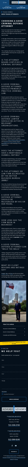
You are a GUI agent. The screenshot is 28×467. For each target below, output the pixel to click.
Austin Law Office (14, 431)
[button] (5, 2)
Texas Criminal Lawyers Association (16, 140)
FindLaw (16, 459)
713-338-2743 (7, 7)
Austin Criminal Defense (9, 332)
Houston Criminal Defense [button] (9, 328)
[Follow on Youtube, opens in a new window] (15, 445)
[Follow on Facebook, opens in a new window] (12, 445)
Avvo (11, 273)
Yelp (7, 273)
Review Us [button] (14, 451)
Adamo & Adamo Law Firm (12, 455)
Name (3, 360)
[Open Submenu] (24, 332)
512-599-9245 (21, 7)
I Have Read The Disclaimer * (9, 394)
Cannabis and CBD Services (9, 335)
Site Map (8, 457)
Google (3, 273)
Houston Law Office (14, 416)
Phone (3, 367)
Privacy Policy (13, 457)
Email (3, 373)
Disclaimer (4, 391)
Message (3, 380)
